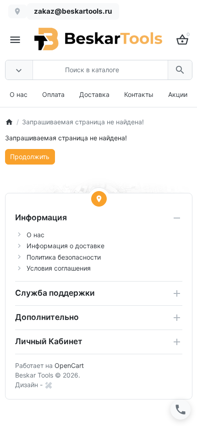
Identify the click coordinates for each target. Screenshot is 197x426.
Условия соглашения (59, 268)
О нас (18, 94)
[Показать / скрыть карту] (99, 199)
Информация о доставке (65, 246)
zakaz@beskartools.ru (73, 11)
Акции (177, 94)
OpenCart (69, 365)
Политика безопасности (64, 257)
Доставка (94, 94)
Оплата (53, 94)
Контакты (138, 94)
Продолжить (29, 156)
